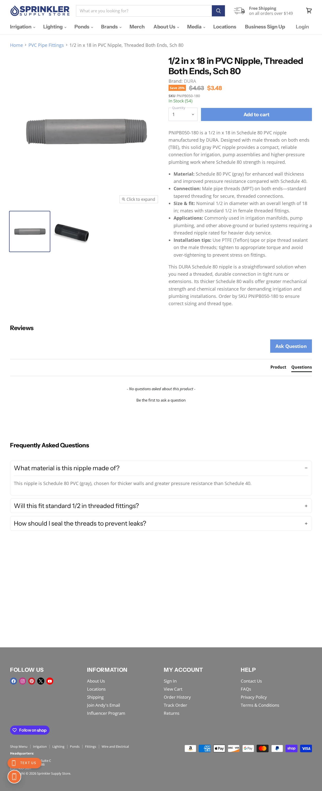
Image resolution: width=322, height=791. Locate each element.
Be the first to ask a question (161, 400)
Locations (224, 27)
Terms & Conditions (260, 705)
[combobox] (144, 11)
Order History (177, 697)
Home (16, 45)
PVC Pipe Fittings (46, 45)
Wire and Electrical (115, 746)
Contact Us (251, 681)
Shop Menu (18, 746)
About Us (164, 27)
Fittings (90, 746)
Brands (110, 27)
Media (195, 27)
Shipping (95, 697)
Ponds (82, 27)
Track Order (175, 705)
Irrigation (21, 27)
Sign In (170, 681)
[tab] (278, 368)
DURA (190, 81)
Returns (171, 713)
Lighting (53, 27)
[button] (161, 399)
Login (302, 27)
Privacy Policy (254, 697)
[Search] (218, 11)
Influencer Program (106, 713)
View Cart (173, 689)
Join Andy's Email (103, 705)
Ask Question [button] (291, 346)
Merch (137, 27)
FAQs (246, 689)
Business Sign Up (265, 27)
